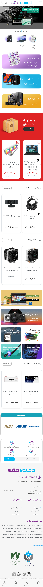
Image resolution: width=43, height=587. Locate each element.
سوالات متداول (15, 508)
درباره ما (36, 508)
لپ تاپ (21, 46)
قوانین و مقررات (34, 511)
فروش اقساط (16, 514)
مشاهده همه (29, 129)
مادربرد (9, 46)
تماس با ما (36, 514)
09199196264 (22, 482)
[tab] (38, 583)
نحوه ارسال (16, 511)
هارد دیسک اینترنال (33, 47)
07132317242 (36, 482)
